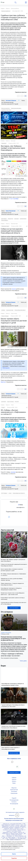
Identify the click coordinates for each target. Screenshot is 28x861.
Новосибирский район (20, 310)
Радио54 (14, 798)
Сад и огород (14, 313)
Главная (2, 8)
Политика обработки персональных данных (14, 818)
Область (14, 781)
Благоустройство (15, 8)
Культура (13, 140)
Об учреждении (14, 803)
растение (3, 401)
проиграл (13, 472)
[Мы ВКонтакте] (14, 117)
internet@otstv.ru (20, 507)
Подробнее (14, 858)
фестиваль (4, 218)
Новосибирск (4, 220)
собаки (3, 310)
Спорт (12, 404)
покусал (14, 289)
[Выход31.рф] (14, 131)
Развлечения (14, 793)
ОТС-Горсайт (15, 104)
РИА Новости (6, 368)
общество (10, 218)
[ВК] (18, 96)
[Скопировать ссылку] (25, 96)
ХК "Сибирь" (4, 493)
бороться (3, 382)
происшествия (9, 310)
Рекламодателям (14, 800)
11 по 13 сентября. (14, 198)
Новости (8, 8)
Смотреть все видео (14, 753)
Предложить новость (14, 772)
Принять (14, 854)
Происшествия (14, 223)
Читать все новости (14, 607)
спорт (10, 493)
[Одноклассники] (21, 96)
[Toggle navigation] (26, 2)
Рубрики (14, 777)
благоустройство (5, 108)
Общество (14, 788)
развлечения (23, 218)
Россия (16, 401)
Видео (14, 783)
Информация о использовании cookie (14, 820)
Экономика (14, 791)
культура (16, 218)
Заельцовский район (16, 108)
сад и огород (10, 401)
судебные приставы (6, 110)
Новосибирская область (19, 493)
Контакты (14, 801)
